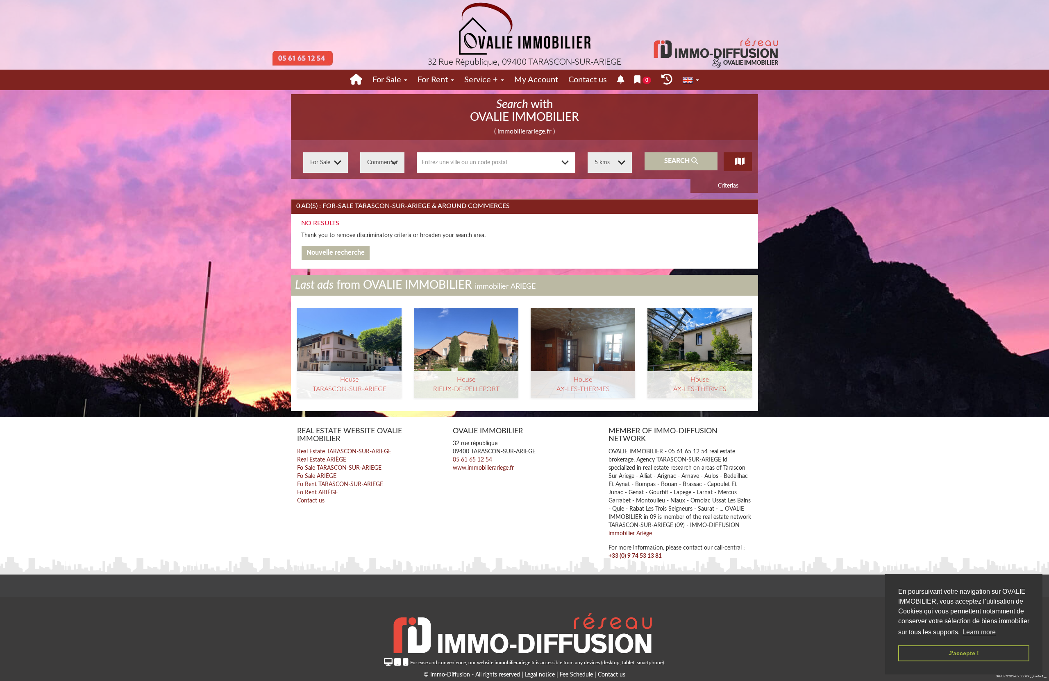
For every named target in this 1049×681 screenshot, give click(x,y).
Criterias (727, 186)
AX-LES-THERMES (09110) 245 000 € (700, 343)
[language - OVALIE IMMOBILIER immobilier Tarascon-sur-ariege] (691, 80)
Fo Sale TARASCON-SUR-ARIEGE (339, 468)
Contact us (587, 80)
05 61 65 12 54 (472, 460)
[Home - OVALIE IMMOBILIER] (524, 35)
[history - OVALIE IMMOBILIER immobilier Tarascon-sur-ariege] (667, 80)
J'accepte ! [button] (964, 653)
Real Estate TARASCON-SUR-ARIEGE (344, 452)
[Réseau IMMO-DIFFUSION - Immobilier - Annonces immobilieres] (524, 630)
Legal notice (540, 675)
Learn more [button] (979, 632)
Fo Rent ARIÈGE (317, 492)
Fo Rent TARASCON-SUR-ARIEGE (340, 484)
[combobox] (496, 162)
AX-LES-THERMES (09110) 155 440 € (583, 343)
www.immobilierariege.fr (483, 468)
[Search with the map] (738, 161)
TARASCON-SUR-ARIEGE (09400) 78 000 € (349, 346)
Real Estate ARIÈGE (321, 460)
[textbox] (496, 162)
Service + (482, 80)
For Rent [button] (434, 80)
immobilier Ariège (630, 533)
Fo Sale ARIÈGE (316, 476)
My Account (536, 80)
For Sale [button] (387, 80)
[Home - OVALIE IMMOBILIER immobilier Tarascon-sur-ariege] (356, 80)
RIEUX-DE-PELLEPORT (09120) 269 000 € (466, 346)
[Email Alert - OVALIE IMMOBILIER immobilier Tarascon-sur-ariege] (621, 80)
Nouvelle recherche (336, 252)
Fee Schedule (576, 675)
